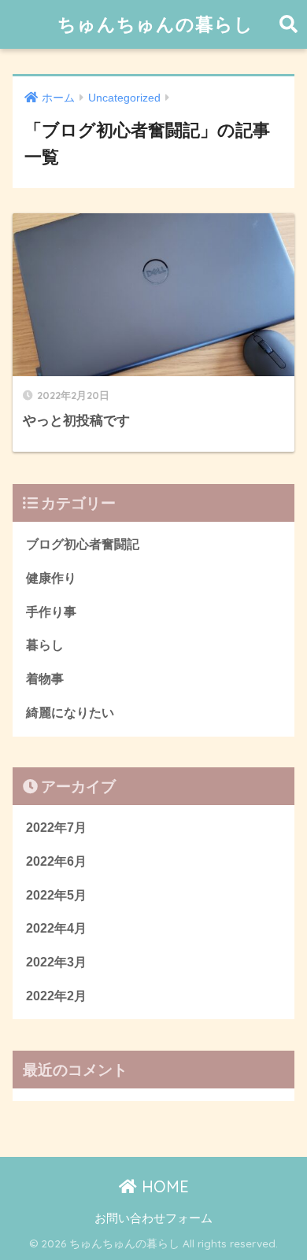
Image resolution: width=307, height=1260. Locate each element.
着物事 (45, 678)
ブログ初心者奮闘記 (82, 544)
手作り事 (51, 612)
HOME (163, 1186)
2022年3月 (56, 962)
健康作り (51, 578)
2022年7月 (56, 827)
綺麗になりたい (70, 712)
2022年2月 (56, 996)
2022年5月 (56, 895)
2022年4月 (56, 928)
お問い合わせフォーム (153, 1218)
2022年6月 (56, 861)
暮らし (45, 645)
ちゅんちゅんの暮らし (155, 24)
